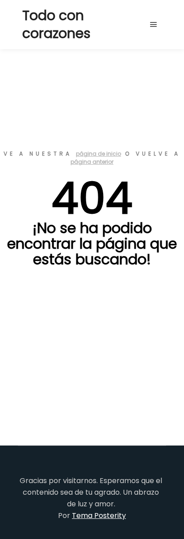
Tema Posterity (99, 515)
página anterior (92, 162)
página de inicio (98, 153)
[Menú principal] (154, 24)
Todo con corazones (56, 24)
